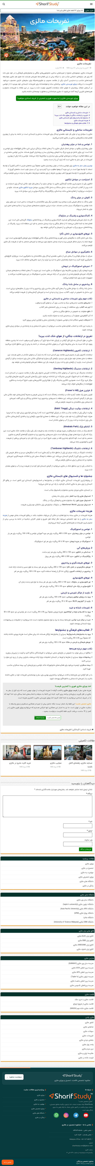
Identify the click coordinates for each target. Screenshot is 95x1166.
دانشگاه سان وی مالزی (85, 899)
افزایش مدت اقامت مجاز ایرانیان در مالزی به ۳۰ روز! (66, 10)
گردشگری (75, 729)
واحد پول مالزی (87, 1044)
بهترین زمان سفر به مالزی (82, 165)
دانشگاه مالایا (88, 917)
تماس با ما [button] (7, 1162)
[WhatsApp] (56, 1115)
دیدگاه (89, 793)
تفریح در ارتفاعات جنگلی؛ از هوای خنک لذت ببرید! (71, 115)
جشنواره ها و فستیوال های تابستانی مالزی (73, 118)
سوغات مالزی (88, 1031)
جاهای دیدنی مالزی (86, 1040)
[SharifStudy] (47, 4)
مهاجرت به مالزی (87, 872)
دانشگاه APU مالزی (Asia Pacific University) (76, 908)
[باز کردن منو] (91, 4)
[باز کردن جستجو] (3, 4)
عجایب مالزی (56, 763)
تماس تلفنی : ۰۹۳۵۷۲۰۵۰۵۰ (82, 1130)
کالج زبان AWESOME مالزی (83, 944)
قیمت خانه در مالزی (85, 1057)
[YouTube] (85, 1115)
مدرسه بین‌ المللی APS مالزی (82, 972)
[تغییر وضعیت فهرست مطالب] (58, 106)
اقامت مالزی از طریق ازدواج (83, 1003)
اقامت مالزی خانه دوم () (81, 1008)
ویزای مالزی (89, 863)
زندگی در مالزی (88, 885)
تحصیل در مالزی (87, 868)
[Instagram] (66, 1115)
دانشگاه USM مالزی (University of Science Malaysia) (73, 921)
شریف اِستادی (86, 729)
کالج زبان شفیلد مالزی (85, 949)
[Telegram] (75, 1115)
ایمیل (89, 830)
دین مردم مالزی (87, 1048)
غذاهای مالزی (88, 1026)
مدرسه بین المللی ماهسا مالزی (82, 980)
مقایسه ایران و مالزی (85, 1053)
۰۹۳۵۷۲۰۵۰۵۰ (40, 718)
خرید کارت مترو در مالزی (20, 763)
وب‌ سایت (88, 839)
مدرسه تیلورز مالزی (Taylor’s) (82, 976)
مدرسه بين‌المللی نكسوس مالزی (81, 985)
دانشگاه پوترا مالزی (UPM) (83, 913)
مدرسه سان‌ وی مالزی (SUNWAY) (81, 963)
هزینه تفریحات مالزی (81, 120)
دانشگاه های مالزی (86, 881)
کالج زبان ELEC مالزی (85, 936)
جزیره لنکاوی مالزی (26, 187)
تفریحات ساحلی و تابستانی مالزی (76, 112)
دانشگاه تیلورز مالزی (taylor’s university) (78, 904)
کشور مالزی (89, 1022)
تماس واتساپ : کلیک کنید (82, 1134)
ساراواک (29, 219)
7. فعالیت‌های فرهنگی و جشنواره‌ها (76, 123)
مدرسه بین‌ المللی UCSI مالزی (82, 967)
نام (90, 821)
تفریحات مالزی (87, 1035)
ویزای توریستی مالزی (69, 84)
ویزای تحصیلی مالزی (86, 876)
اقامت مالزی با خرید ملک (84, 999)
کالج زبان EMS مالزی (85, 940)
